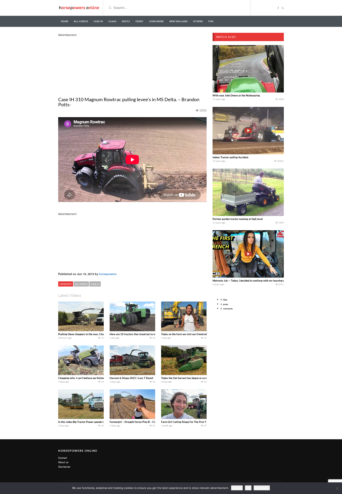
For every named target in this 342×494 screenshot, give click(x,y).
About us (63, 462)
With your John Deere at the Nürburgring (236, 95)
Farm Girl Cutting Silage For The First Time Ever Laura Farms (196, 421)
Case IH (98, 21)
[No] (337, 488)
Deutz (126, 21)
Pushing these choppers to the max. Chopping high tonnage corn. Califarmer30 (103, 334)
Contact (62, 458)
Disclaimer (64, 467)
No (248, 487)
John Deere (156, 21)
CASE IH (95, 284)
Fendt (139, 21)
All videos (81, 21)
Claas (112, 21)
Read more (261, 487)
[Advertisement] (89, 64)
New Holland (178, 21)
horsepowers (108, 274)
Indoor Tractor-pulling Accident (230, 157)
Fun (210, 21)
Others (198, 21)
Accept (237, 487)
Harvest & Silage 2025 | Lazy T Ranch (131, 378)
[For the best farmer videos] (79, 7)
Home (64, 21)
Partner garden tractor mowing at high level (238, 219)
